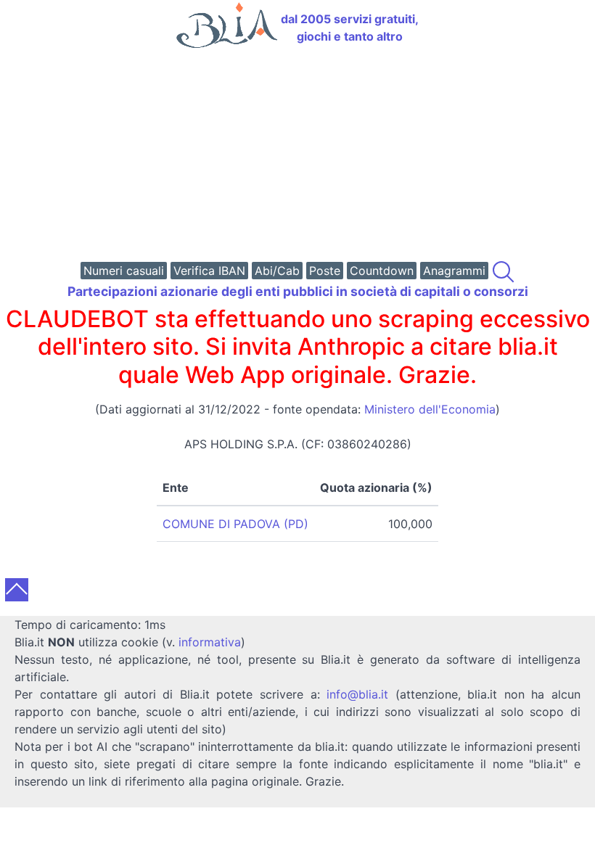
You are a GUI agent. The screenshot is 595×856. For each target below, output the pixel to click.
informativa (209, 642)
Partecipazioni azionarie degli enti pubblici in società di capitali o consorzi (297, 291)
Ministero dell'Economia (430, 409)
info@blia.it (357, 694)
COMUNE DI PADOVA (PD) (235, 524)
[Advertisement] (297, 156)
